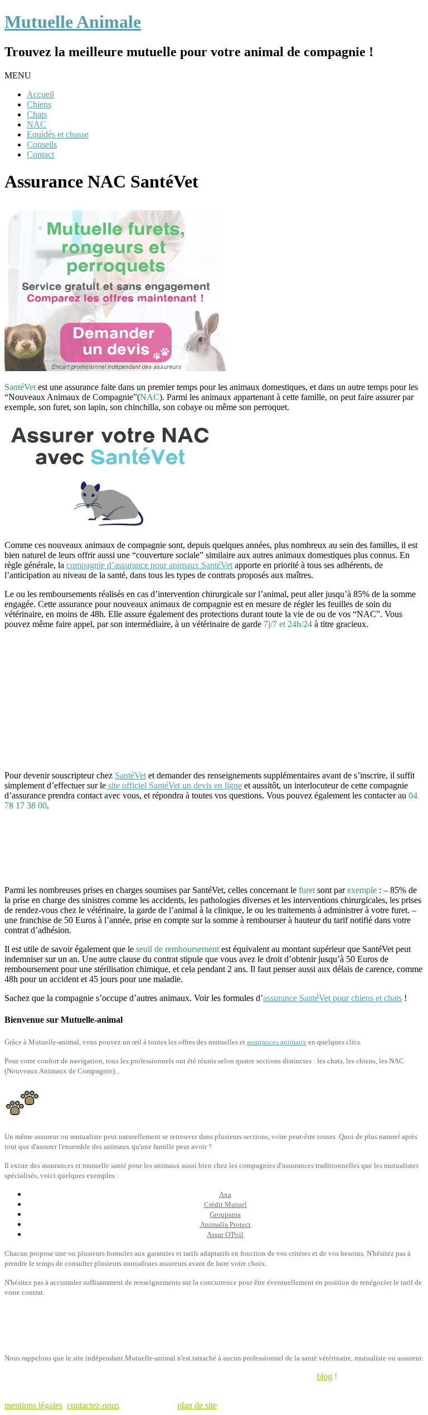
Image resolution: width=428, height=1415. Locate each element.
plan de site (197, 1405)
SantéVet (130, 775)
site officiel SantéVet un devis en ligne (174, 785)
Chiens (39, 104)
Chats (37, 114)
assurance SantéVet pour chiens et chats (332, 998)
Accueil (40, 94)
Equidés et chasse (58, 134)
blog (324, 1376)
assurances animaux (277, 1042)
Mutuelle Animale (72, 22)
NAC (36, 124)
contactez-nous (93, 1405)
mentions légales (33, 1405)
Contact (40, 154)
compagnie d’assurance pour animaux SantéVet (149, 565)
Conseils (42, 144)
